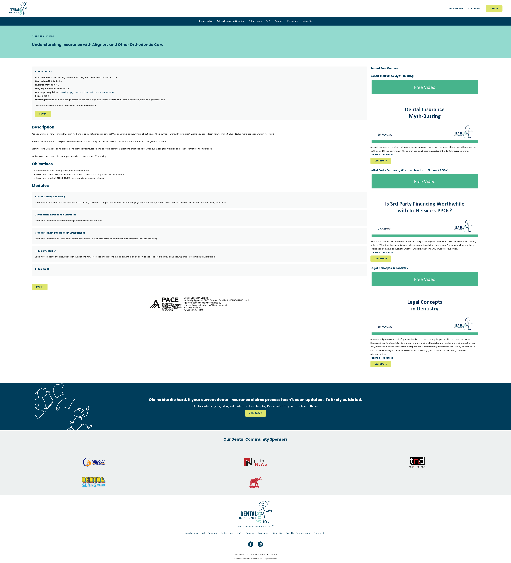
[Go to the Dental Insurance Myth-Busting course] (424, 111)
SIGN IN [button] (494, 8)
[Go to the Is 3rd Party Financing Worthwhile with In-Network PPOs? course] (424, 205)
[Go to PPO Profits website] (255, 479)
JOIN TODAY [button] (255, 413)
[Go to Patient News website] (255, 459)
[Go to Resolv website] (94, 459)
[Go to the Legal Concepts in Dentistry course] (424, 303)
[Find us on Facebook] (250, 544)
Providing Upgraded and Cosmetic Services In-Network (87, 92)
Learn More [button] (381, 160)
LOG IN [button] (42, 113)
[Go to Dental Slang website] (94, 479)
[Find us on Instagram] (260, 544)
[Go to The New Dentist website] (417, 459)
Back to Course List (44, 35)
